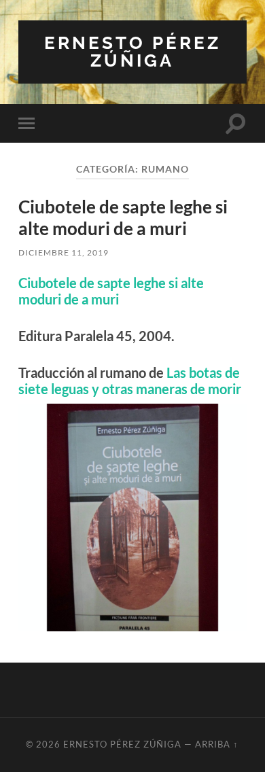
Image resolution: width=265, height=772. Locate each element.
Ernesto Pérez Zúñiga (132, 51)
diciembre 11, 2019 (63, 252)
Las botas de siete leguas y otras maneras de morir (129, 380)
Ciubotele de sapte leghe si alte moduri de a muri (123, 217)
